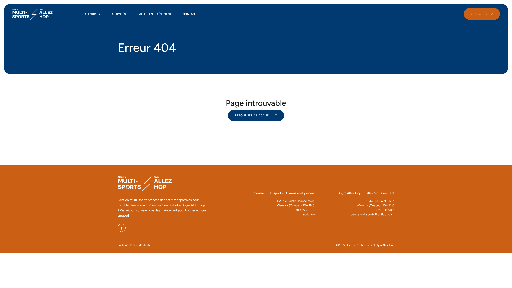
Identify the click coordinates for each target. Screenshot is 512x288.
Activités (118, 14)
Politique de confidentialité (134, 245)
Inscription (308, 214)
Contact (190, 14)
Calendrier (91, 14)
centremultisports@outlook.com (372, 214)
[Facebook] (122, 228)
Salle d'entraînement (154, 14)
